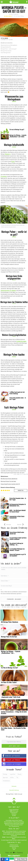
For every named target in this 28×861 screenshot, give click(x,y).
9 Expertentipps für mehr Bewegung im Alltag (14, 832)
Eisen (13, 161)
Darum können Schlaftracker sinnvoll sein (16, 837)
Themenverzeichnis (14, 846)
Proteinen (4, 176)
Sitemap (14, 848)
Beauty (19, 774)
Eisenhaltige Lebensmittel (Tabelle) (14, 820)
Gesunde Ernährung (13, 14)
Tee (17, 777)
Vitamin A (7, 154)
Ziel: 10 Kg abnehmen (14, 826)
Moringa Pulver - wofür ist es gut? (9, 49)
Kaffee (12, 777)
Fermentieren (6, 781)
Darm (13, 838)
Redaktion (14, 814)
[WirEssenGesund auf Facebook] (27, 1)
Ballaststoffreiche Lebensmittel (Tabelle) (14, 823)
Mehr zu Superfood (13, 855)
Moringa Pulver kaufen (6, 50)
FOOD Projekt (14, 811)
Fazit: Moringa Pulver (6, 52)
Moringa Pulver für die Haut (8, 481)
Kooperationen (14, 812)
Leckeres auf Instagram (13, 764)
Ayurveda (5, 777)
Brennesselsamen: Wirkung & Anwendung (14, 821)
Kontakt (14, 815)
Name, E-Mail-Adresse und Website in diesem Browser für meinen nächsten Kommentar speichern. (14, 592)
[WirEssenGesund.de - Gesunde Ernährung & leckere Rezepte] (14, 1)
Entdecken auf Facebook (12, 756)
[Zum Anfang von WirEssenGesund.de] (14, 799)
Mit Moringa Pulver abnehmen (9, 478)
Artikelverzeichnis (14, 845)
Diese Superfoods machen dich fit (10, 484)
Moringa (5, 774)
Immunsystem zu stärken (8, 290)
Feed (14, 849)
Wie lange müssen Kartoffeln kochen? (14, 824)
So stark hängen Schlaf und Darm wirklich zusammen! (14, 840)
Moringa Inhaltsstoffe (6, 47)
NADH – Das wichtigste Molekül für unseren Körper (14, 831)
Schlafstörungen (21, 341)
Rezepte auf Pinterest (13, 760)
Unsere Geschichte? (14, 809)
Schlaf (3, 837)
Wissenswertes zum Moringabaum (9, 45)
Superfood (12, 774)
